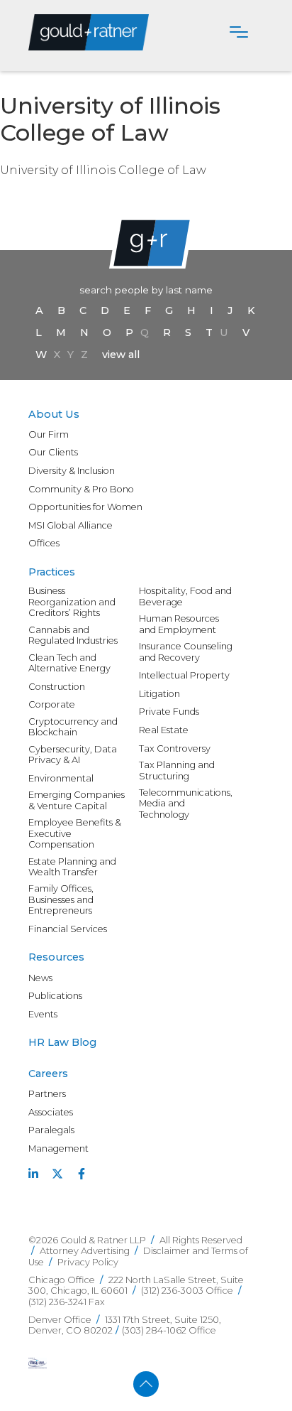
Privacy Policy (87, 1262)
